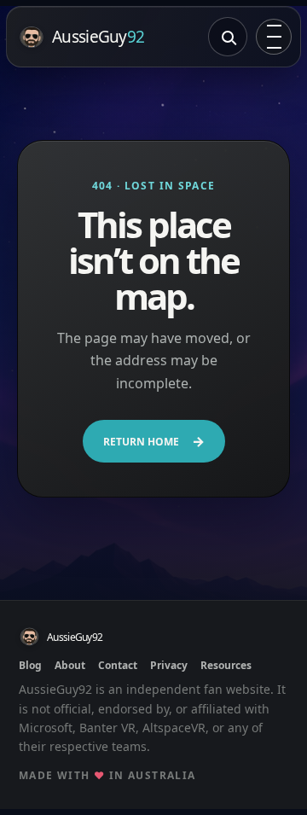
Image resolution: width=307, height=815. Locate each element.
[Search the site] (227, 36)
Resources (226, 665)
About (70, 665)
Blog (30, 665)
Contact (117, 665)
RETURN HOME (154, 441)
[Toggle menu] (274, 37)
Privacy (169, 665)
